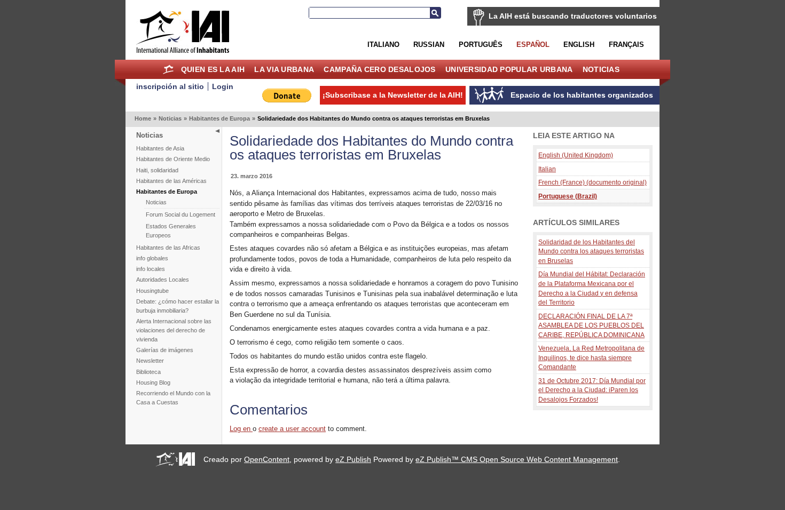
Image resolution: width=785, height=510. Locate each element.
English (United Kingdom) (575, 155)
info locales (150, 269)
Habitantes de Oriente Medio (173, 159)
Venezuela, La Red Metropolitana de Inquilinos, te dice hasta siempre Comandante (591, 357)
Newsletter (150, 360)
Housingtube (152, 291)
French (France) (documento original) (592, 182)
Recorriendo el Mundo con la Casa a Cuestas (173, 397)
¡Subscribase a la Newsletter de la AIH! (393, 95)
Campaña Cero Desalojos (379, 69)
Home (168, 69)
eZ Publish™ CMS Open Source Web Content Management (516, 459)
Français (626, 45)
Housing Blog (153, 382)
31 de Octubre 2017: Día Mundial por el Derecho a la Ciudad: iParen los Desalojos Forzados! (592, 390)
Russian (428, 45)
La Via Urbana (284, 69)
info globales (152, 258)
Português (481, 45)
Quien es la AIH (213, 69)
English (578, 45)
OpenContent (266, 459)
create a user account (292, 429)
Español (533, 45)
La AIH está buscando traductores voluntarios (573, 16)
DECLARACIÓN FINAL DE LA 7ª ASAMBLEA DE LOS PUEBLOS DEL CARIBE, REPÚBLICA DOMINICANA (591, 325)
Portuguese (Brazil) (567, 196)
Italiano (383, 45)
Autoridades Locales (162, 279)
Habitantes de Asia (160, 148)
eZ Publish (353, 459)
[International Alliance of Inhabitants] (182, 32)
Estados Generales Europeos (171, 230)
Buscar (435, 12)
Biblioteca (148, 372)
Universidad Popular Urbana (508, 69)
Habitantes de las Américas (171, 181)
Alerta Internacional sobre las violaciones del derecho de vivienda (173, 330)
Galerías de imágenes (164, 350)
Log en (241, 429)
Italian (547, 168)
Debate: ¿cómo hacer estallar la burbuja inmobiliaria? (177, 306)
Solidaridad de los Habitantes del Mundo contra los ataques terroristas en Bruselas (591, 251)
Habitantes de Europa (219, 118)
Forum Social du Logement (180, 214)
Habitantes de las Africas (168, 247)
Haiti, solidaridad (157, 170)
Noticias (601, 69)
